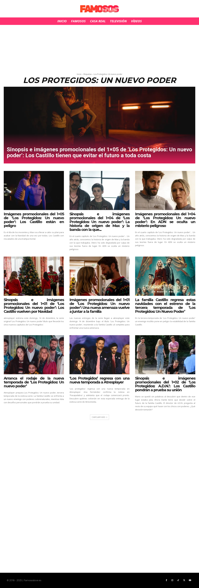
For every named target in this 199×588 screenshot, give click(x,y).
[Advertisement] (99, 48)
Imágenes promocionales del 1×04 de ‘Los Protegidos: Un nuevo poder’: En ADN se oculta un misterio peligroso (165, 220)
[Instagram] (172, 580)
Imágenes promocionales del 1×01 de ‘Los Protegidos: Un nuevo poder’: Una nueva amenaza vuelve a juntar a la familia (99, 306)
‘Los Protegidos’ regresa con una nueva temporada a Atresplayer (99, 380)
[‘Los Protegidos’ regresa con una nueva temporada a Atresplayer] (99, 354)
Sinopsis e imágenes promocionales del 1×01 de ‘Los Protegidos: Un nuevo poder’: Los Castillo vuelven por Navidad (34, 306)
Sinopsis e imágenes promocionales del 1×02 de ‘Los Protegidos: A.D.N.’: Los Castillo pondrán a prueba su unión (165, 384)
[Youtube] (190, 580)
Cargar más (98, 417)
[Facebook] (166, 580)
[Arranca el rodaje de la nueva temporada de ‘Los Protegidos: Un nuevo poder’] (34, 354)
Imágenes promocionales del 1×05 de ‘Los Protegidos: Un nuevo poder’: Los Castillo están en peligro (34, 220)
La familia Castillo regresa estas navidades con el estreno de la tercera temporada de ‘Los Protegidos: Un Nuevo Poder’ (165, 306)
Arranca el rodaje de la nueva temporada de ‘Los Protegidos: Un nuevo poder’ (34, 382)
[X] (184, 580)
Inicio (79, 74)
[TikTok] (178, 580)
